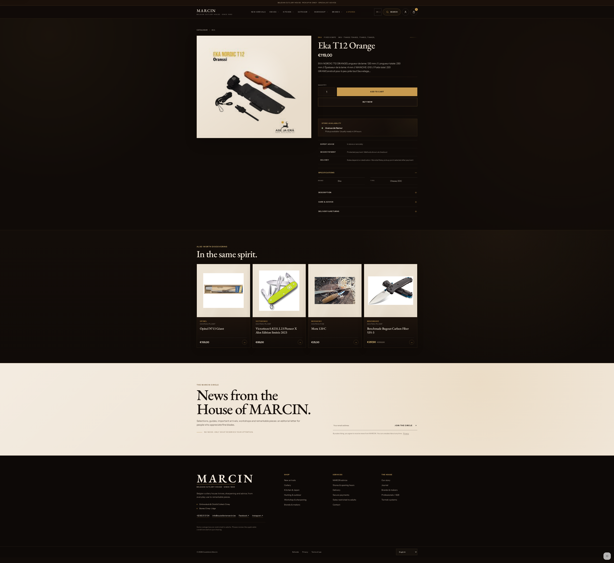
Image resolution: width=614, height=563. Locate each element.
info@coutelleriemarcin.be (224, 515)
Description (325, 192)
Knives (273, 12)
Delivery (336, 490)
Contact (336, 505)
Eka (320, 37)
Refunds (295, 552)
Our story (386, 480)
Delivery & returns (328, 211)
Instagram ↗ (257, 515)
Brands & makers (292, 505)
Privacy (406, 433)
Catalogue (202, 30)
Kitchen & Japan (291, 490)
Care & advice (326, 202)
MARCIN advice (340, 480)
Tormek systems (389, 500)
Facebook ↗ (244, 515)
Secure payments (341, 495)
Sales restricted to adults (344, 500)
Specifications (326, 173)
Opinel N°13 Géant (212, 328)
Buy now (368, 102)
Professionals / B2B (390, 495)
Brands (336, 12)
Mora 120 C (318, 328)
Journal (385, 485)
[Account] (405, 12)
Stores (351, 12)
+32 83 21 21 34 (203, 515)
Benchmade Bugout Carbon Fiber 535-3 (388, 330)
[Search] (392, 12)
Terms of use (316, 552)
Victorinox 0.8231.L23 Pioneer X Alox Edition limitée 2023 (276, 330)
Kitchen (287, 12)
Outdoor (303, 12)
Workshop (320, 12)
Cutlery (287, 485)
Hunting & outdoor (292, 495)
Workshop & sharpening (295, 500)
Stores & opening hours (343, 485)
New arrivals (258, 12)
